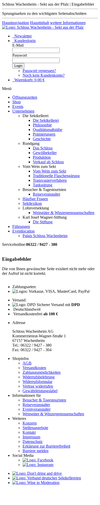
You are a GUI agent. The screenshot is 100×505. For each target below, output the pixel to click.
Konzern (30, 423)
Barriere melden (35, 451)
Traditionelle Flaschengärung (56, 176)
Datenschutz (33, 441)
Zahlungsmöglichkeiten (42, 372)
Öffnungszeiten (24, 97)
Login (18, 66)
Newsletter (22, 36)
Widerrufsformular (37, 381)
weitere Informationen (68, 23)
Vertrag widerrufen (38, 386)
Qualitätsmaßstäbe (47, 129)
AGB (27, 363)
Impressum (31, 437)
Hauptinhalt (39, 23)
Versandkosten (34, 368)
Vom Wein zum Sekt (49, 171)
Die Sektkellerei (46, 120)
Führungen (21, 226)
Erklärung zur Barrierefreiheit (46, 446)
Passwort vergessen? (39, 70)
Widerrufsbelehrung (39, 377)
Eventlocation (23, 231)
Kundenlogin (24, 40)
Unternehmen (23, 111)
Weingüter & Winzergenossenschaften (63, 212)
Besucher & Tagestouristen (44, 400)
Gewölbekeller (45, 152)
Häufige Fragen (35, 199)
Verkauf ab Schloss (48, 162)
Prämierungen (44, 134)
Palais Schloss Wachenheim (45, 236)
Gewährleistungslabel (40, 391)
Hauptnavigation (15, 23)
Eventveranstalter (37, 409)
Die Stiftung (43, 222)
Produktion (42, 157)
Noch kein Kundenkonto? (44, 75)
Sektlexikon (32, 203)
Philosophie (42, 125)
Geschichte (42, 139)
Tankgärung (42, 185)
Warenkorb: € (29, 80)
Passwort (19, 55)
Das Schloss (43, 148)
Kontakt (29, 432)
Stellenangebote (35, 428)
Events (17, 106)
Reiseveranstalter (46, 194)
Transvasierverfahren (50, 180)
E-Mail (18, 45)
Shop (16, 102)
